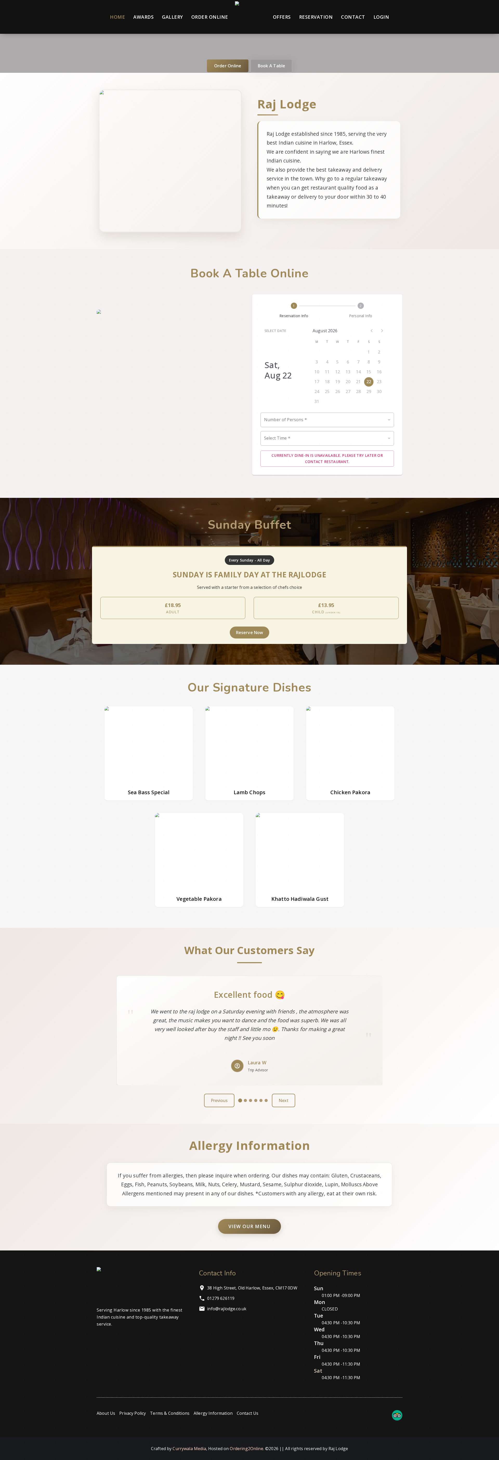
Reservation (316, 17)
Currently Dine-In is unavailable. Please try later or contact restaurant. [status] (327, 458)
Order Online (209, 17)
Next (283, 1100)
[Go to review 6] (266, 1100)
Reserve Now (249, 632)
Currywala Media (189, 1448)
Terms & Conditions (169, 1413)
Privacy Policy (132, 1413)
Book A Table (271, 66)
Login (381, 17)
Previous (219, 1100)
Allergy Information (213, 1413)
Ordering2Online (246, 1448)
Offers (282, 17)
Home (117, 17)
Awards (143, 17)
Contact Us (248, 1413)
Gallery (172, 17)
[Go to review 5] (260, 1100)
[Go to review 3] (250, 1100)
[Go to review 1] (240, 1101)
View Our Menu (249, 1226)
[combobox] (327, 420)
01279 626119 (220, 1298)
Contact (353, 17)
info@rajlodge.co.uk (226, 1309)
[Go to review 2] (245, 1100)
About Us (106, 1413)
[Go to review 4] (255, 1100)
